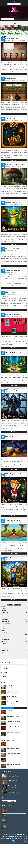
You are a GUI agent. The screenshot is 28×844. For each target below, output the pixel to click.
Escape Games (22, 40)
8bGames (4, 610)
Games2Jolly (19, 120)
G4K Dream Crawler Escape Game (12, 390)
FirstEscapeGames (6, 623)
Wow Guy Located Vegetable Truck (13, 520)
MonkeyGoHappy (6, 643)
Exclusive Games (6, 621)
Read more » (14, 74)
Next (19, 604)
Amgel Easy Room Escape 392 (12, 38)
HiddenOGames (6, 639)
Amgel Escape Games (15, 40)
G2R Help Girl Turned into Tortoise (13, 352)
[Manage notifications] (25, 841)
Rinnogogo (5, 648)
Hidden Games (13, 250)
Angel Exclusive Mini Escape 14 (14, 820)
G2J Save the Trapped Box (11, 118)
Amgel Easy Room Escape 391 (13, 726)
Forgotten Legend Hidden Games (12, 270)
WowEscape (19, 166)
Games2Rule (19, 354)
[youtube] (14, 1)
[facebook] (12, 1)
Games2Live (5, 628)
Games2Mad (5, 630)
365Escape (13, 294)
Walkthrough (5, 654)
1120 (15, 604)
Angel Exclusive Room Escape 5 (13, 753)
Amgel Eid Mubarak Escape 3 (13, 716)
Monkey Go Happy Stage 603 (12, 436)
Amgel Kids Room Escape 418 (13, 764)
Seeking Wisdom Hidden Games (14, 814)
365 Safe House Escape (10, 292)
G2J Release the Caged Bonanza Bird (13, 314)
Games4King (19, 204)
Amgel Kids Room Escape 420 (12, 78)
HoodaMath (5, 641)
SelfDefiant (5, 652)
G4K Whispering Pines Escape (14, 825)
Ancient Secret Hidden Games (12, 249)
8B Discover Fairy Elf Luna (12, 758)
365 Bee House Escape (12, 710)
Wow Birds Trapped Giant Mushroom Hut (14, 165)
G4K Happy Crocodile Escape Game (13, 202)
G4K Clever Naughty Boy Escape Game (14, 474)
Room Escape (5, 650)
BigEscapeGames (6, 617)
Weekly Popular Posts (7, 707)
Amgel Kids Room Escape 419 (13, 721)
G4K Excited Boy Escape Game (12, 558)
